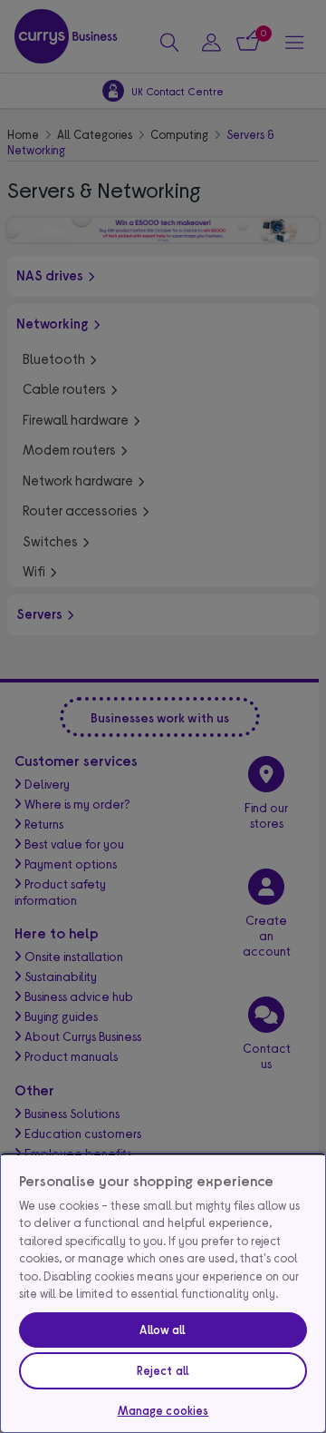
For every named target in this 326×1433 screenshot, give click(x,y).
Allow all (162, 1329)
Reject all (163, 1370)
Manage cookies (163, 1410)
